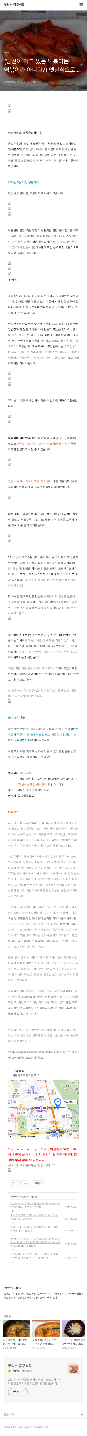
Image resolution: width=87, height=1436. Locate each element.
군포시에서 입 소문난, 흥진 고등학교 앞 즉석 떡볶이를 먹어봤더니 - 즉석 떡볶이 (34, 1255)
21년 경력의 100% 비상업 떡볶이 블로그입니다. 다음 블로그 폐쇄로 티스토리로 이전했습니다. (34, 1381)
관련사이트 (9, 1414)
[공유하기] (20, 1184)
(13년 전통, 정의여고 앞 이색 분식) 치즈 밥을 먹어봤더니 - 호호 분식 (34, 1228)
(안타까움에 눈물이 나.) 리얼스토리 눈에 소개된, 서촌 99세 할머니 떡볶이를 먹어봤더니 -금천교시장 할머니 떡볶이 (35, 1242)
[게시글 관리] (25, 1184)
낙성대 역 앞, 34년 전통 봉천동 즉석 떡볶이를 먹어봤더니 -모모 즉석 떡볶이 (35, 1205)
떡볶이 (14, 1196)
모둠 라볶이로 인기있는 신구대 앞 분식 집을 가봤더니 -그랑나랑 (34, 1217)
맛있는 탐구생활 (14, 5)
